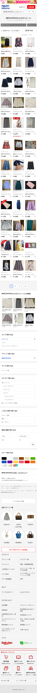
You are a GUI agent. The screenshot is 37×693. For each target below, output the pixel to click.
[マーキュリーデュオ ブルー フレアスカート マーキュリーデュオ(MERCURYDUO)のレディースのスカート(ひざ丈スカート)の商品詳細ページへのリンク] (6, 165)
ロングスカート (9, 399)
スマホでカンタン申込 (6, 673)
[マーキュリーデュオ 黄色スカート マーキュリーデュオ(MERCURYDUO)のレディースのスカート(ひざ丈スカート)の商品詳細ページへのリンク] (18, 102)
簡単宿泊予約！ (31, 662)
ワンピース (6, 389)
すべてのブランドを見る (18, 549)
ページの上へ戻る (18, 501)
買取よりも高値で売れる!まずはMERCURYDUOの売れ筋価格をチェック (15, 479)
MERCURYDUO (6, 358)
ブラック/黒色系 (6, 458)
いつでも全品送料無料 (18, 662)
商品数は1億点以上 (6, 662)
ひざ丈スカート (4, 49)
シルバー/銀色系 (6, 465)
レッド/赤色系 (29, 462)
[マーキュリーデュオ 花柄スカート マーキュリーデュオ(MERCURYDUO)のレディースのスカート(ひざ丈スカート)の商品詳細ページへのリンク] (30, 265)
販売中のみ (6, 30)
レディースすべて (8, 386)
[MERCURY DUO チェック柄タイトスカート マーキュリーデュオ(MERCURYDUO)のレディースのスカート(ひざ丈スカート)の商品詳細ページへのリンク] (6, 122)
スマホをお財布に (18, 673)
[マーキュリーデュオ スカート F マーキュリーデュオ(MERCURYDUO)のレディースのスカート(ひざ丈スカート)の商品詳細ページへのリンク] (6, 225)
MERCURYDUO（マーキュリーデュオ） (12, 25)
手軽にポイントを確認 (31, 673)
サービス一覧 (5, 680)
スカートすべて (9, 396)
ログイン (22, 7)
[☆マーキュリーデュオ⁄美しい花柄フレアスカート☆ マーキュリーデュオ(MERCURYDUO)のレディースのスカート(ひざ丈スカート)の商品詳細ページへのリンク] (18, 165)
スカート (5, 393)
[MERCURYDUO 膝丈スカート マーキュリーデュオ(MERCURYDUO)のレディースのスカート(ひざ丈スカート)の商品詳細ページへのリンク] (30, 225)
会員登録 (31, 7)
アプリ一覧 (23, 680)
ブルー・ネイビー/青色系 (6, 462)
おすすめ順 (15, 30)
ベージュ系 (29, 458)
